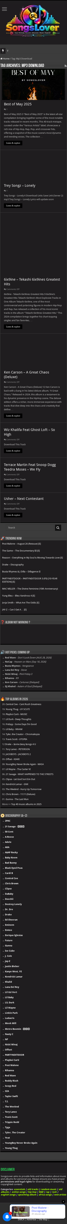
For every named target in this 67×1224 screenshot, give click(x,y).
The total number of (16, 50)
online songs (19, 1192)
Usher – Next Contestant (24, 498)
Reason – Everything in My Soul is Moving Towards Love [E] (32, 557)
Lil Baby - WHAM (14, 729)
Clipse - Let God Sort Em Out (20, 779)
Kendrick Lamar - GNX (17, 784)
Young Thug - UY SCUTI (18, 709)
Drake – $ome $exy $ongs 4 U (20, 744)
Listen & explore (13, 143)
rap (47, 1192)
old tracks (32, 1189)
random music (48, 1189)
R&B (41, 1192)
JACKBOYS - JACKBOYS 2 (18, 754)
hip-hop (32, 1192)
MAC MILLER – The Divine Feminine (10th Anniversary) (30, 588)
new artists (60, 1194)
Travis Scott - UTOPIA (16, 739)
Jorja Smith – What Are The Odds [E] (20, 602)
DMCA (21, 1219)
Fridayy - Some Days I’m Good (21, 724)
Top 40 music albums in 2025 (26, 804)
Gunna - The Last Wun (17, 799)
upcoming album (27, 1194)
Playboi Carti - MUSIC (16, 714)
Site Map (43, 1219)
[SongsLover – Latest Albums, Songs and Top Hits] (33, 20)
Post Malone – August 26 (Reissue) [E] (21, 543)
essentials (19, 1189)
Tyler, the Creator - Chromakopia (23, 734)
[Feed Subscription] (66, 65)
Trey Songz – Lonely (19, 185)
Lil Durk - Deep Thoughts (18, 719)
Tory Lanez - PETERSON (18, 749)
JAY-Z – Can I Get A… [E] (14, 609)
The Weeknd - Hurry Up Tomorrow (23, 789)
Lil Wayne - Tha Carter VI (18, 769)
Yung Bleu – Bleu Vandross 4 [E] (18, 595)
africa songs (45, 1194)
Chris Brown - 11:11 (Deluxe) (20, 794)
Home (6, 58)
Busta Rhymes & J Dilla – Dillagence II (21, 571)
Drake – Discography (13, 564)
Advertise (31, 1219)
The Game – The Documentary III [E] (21, 550)
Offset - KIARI (12, 759)
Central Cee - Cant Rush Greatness (23, 704)
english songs (8, 1194)
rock (54, 1192)
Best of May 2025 (18, 104)
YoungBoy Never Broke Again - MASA (25, 764)
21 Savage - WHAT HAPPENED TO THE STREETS (29, 774)
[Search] (58, 528)
